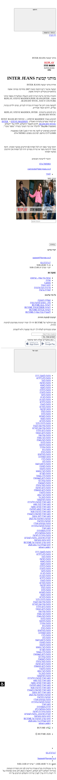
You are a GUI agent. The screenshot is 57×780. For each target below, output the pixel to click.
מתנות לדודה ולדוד (43, 423)
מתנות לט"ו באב (44, 495)
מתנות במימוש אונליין (42, 523)
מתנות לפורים (45, 473)
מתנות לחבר (46, 394)
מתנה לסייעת (45, 409)
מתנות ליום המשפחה (42, 490)
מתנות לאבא (45, 387)
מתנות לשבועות (44, 483)
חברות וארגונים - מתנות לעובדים (37, 537)
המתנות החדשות (44, 521)
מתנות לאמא (45, 385)
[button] (52, 4)
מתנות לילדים (45, 402)
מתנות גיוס (46, 449)
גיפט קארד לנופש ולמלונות (40, 509)
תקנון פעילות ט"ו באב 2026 (39, 545)
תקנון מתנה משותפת (42, 540)
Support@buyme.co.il (47, 758)
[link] (26, 740)
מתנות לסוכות (45, 466)
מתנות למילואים (44, 454)
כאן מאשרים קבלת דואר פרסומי (41, 340)
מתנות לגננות (45, 404)
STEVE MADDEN (19, 121)
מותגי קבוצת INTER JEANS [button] (44, 58)
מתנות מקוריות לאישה (42, 535)
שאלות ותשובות (44, 300)
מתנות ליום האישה (43, 487)
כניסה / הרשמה (49, 33)
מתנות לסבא (46, 418)
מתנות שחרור (45, 447)
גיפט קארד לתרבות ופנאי (40, 511)
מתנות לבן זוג (45, 397)
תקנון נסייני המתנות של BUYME (37, 542)
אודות (48, 280)
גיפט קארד (46, 528)
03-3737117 (51, 753)
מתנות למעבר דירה (43, 375)
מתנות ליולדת (45, 390)
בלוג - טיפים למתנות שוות (40, 302)
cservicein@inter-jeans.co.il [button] (39, 169)
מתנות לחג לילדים (43, 378)
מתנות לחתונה (45, 445)
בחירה (52, 245)
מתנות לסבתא (45, 416)
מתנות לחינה (46, 442)
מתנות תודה (46, 452)
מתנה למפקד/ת (44, 456)
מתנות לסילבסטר (44, 499)
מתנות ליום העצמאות (42, 478)
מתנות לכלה (46, 411)
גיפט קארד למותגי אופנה (41, 506)
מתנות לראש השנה (43, 464)
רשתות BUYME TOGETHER (38, 307)
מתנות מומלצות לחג (43, 533)
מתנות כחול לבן (44, 480)
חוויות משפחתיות (44, 530)
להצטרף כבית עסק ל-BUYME (38, 312)
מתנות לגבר (46, 380)
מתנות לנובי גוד (45, 497)
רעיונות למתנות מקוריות (41, 526)
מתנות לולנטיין (45, 492)
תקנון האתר (46, 285)
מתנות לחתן (46, 414)
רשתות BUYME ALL (41, 305)
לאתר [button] (48, 174)
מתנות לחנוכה (45, 468)
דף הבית (52, 35)
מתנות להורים (45, 421)
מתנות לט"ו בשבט (43, 471)
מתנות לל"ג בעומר (43, 475)
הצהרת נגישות (45, 290)
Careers (47, 283)
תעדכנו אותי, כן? (49, 337)
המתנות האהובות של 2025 (40, 518)
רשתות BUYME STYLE (40, 310)
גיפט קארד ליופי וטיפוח (41, 516)
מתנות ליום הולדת (43, 430)
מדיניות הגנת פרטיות (42, 287)
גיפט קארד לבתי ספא (42, 504)
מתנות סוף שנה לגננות (42, 425)
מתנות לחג (46, 461)
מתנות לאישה (45, 383)
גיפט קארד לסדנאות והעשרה (39, 514)
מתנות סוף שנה (44, 435)
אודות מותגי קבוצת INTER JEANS (41, 85)
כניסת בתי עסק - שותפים (40, 278)
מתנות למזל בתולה (43, 485)
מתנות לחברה (45, 392)
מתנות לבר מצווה (44, 437)
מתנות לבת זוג (45, 399)
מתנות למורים (45, 406)
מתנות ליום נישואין (43, 433)
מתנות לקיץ (46, 459)
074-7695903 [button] (45, 164)
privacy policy (45, 547)
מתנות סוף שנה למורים (41, 428)
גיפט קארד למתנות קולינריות (39, 502)
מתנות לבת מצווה (44, 440)
